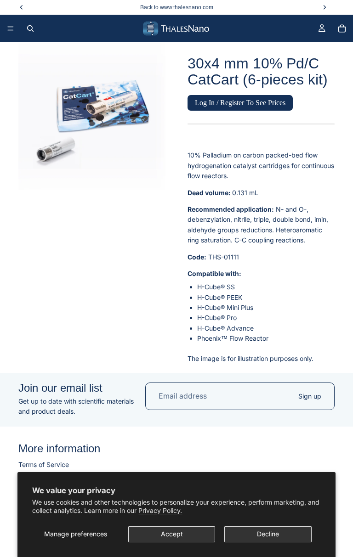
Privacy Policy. (160, 510)
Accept (172, 534)
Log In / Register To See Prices (240, 103)
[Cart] (342, 28)
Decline (268, 534)
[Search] (30, 28)
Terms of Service (43, 464)
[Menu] (10, 28)
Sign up (309, 396)
